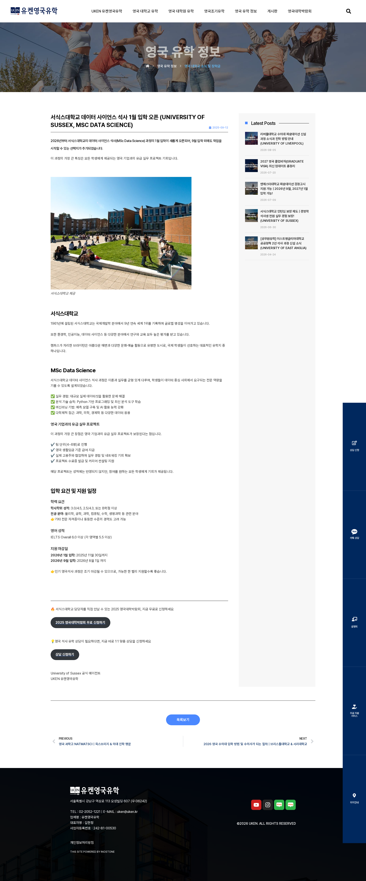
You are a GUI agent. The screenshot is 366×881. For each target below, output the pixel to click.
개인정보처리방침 (82, 843)
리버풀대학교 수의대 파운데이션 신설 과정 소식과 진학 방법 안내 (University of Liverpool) (283, 138)
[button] (348, 11)
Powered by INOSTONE (88, 860)
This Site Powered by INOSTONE (92, 851)
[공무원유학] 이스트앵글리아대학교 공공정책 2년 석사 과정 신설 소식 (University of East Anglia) (283, 243)
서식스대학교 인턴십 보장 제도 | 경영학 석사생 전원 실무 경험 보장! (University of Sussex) (284, 216)
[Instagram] (267, 805)
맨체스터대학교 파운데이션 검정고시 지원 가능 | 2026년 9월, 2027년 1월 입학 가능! (284, 188)
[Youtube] (256, 805)
